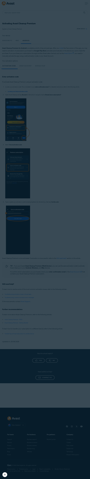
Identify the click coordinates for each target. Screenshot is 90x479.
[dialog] (45, 239)
